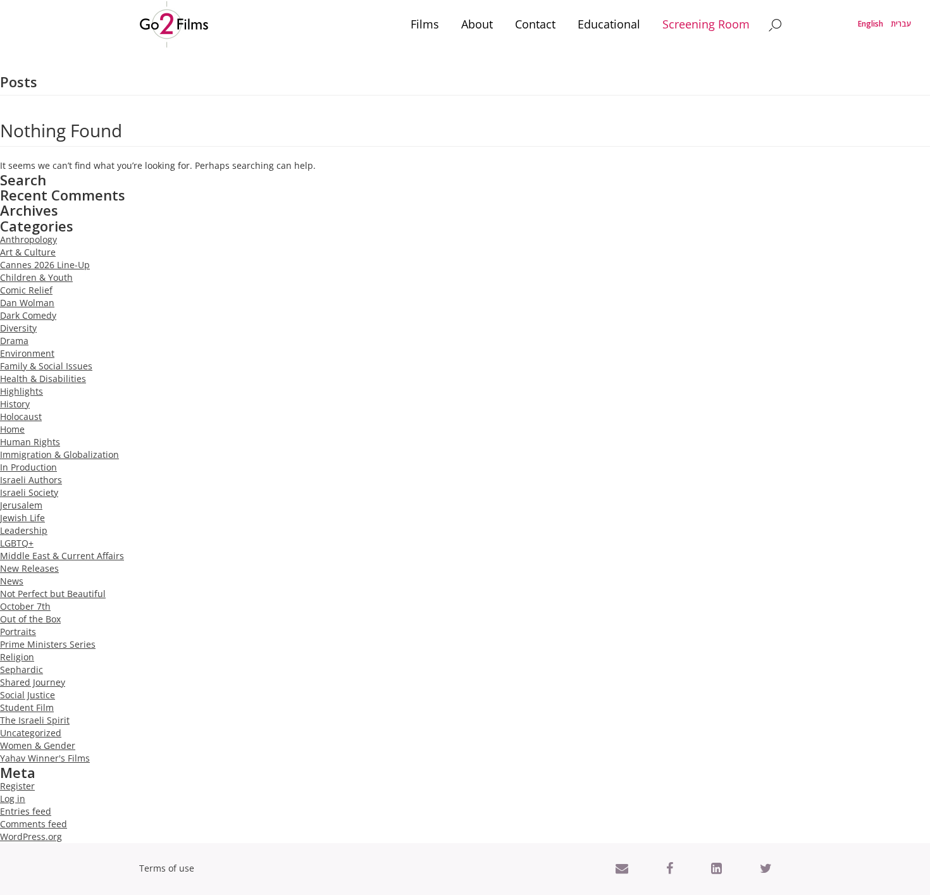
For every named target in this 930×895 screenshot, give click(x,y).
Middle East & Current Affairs (62, 556)
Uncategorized (30, 733)
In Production (28, 467)
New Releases (29, 568)
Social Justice (27, 695)
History (15, 404)
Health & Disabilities (43, 379)
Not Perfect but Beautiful (53, 594)
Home (12, 429)
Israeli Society (29, 492)
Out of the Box (30, 619)
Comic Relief (26, 290)
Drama (14, 341)
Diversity (18, 328)
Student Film (27, 707)
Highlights (21, 391)
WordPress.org (31, 836)
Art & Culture (28, 252)
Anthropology (28, 239)
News (11, 581)
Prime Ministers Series (48, 644)
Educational (609, 24)
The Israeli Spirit (35, 720)
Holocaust (21, 416)
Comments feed (33, 824)
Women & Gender (37, 745)
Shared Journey (32, 682)
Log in (12, 799)
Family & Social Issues (46, 366)
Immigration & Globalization (59, 454)
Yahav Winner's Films (45, 758)
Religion (17, 657)
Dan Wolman (27, 303)
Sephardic (21, 670)
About (477, 24)
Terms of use (166, 868)
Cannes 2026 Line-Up (45, 265)
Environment (27, 353)
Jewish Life (22, 518)
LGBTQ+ (17, 543)
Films (425, 24)
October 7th (25, 606)
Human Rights (30, 442)
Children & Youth (36, 277)
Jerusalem (21, 505)
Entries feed (25, 811)
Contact (535, 24)
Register (17, 786)
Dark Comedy (28, 315)
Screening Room (706, 24)
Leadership (23, 530)
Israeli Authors (31, 480)
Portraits (18, 632)
